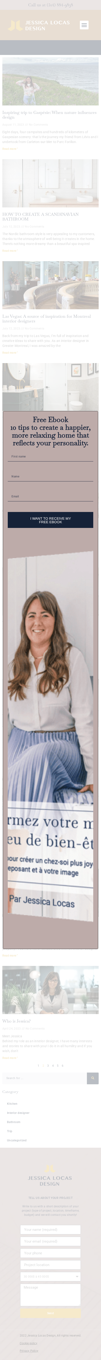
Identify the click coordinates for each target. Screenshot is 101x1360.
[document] (50, 680)
